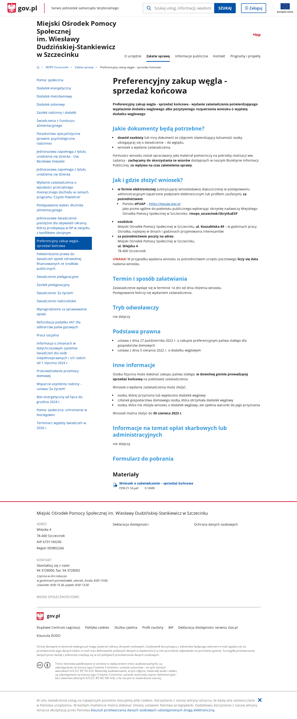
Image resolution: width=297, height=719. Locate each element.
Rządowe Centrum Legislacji (58, 627)
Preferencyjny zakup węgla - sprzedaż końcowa (58, 243)
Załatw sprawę (84, 67)
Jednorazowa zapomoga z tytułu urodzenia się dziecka (61, 171)
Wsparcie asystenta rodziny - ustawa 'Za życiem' (59, 386)
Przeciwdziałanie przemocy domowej (58, 373)
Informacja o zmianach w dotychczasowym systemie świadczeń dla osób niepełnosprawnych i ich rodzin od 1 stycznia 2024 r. (61, 353)
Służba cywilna (125, 627)
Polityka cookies (97, 627)
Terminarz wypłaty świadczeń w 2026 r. (61, 425)
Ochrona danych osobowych (216, 524)
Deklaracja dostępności (131, 524)
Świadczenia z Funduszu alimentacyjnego (56, 123)
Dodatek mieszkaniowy (54, 96)
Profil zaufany (152, 627)
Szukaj (225, 8)
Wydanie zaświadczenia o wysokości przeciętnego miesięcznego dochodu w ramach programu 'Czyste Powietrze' (63, 189)
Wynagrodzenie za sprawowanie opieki (62, 311)
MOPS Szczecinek (57, 67)
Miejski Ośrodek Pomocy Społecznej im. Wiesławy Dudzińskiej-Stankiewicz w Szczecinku (76, 39)
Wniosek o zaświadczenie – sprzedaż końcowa (156, 485)
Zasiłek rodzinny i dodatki (56, 112)
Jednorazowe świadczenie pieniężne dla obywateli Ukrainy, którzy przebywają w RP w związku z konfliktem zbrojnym (63, 225)
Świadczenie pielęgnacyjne (57, 276)
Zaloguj (257, 9)
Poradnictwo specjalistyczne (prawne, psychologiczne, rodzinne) (58, 138)
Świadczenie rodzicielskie (56, 301)
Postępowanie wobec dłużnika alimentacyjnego (60, 207)
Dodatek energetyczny (54, 88)
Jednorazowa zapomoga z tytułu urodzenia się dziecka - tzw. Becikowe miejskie (61, 156)
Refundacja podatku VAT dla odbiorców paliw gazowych (59, 324)
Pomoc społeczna (50, 80)
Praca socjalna (48, 335)
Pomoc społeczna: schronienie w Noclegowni (62, 412)
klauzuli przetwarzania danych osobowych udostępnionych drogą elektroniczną (152, 710)
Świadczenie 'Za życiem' (55, 293)
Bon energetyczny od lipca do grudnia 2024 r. (59, 399)
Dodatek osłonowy (51, 104)
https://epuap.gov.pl (165, 204)
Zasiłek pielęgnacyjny (53, 285)
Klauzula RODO (49, 635)
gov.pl (53, 616)
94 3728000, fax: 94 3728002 (58, 570)
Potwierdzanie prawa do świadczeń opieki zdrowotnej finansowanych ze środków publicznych (59, 261)
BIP (170, 627)
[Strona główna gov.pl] (38, 67)
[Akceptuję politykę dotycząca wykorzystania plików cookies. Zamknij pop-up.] (260, 699)
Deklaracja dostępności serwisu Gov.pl (208, 627)
